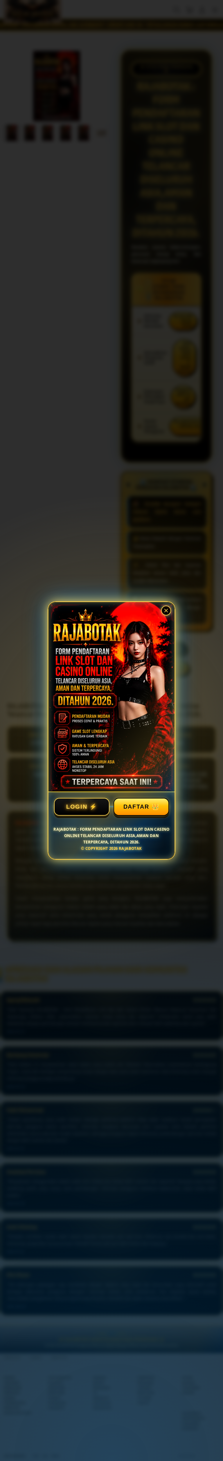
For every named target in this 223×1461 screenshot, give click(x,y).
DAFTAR (136, 806)
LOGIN (76, 806)
